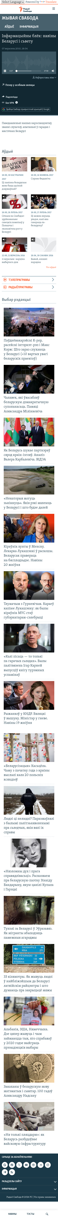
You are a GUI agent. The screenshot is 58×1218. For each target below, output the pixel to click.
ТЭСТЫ (30, 1214)
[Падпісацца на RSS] (12, 1172)
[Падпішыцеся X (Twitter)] (19, 1165)
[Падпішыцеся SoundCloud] (40, 1165)
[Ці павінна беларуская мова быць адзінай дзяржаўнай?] (14, 164)
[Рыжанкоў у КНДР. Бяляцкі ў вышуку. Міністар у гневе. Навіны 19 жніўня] (29, 695)
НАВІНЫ (12, 1214)
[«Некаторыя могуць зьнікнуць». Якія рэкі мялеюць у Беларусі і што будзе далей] (29, 480)
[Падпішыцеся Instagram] (48, 1165)
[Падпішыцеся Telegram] (5, 1172)
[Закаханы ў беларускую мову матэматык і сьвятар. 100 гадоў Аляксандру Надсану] (29, 1068)
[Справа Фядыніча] (43, 164)
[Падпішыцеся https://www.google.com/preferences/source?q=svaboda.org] (5, 1165)
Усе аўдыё (51, 267)
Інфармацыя (29, 26)
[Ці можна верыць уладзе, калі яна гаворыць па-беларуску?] (43, 201)
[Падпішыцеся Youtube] (26, 1165)
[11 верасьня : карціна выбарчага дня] (14, 244)
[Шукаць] (47, 1214)
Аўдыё (9, 26)
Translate (51, 2)
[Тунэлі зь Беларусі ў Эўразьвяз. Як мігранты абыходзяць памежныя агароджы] (29, 910)
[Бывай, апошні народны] (43, 244)
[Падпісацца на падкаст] (33, 1165)
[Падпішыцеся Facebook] (12, 1165)
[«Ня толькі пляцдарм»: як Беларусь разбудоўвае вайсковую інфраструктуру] (29, 1116)
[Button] (9, 98)
